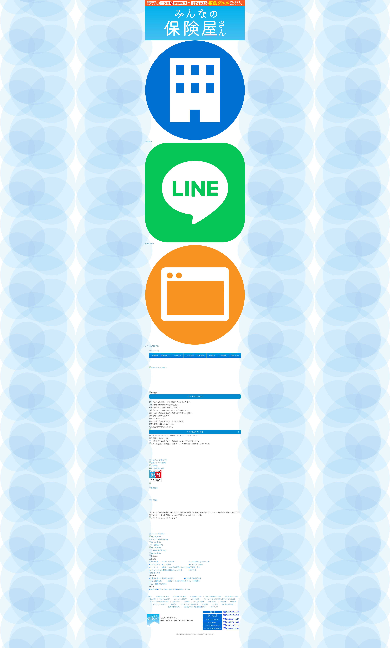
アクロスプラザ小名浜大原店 (159, 601)
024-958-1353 (232, 615)
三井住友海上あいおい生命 (199, 562)
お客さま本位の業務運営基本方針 (194, 607)
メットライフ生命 (196, 564)
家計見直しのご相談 (231, 596)
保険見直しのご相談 (162, 596)
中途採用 (233, 601)
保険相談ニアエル (183, 589)
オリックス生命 (156, 570)
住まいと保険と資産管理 (167, 589)
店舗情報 (155, 355)
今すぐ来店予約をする (195, 396)
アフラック (154, 567)
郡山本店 (152, 599)
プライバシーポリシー (160, 604)
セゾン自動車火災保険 (158, 584)
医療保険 (205, 604)
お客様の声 (177, 355)
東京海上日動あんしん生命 (172, 570)
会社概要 (212, 355)
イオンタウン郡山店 (180, 599)
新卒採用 (223, 601)
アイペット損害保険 (192, 581)
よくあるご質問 (189, 355)
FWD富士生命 (195, 567)
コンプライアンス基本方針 (189, 604)
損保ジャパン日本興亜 (176, 581)
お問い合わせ (235, 355)
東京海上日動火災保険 (193, 578)
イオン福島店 (195, 599)
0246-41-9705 (232, 628)
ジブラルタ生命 (168, 562)
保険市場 (153, 589)
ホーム (150, 596)
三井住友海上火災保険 (158, 578)
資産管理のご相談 (195, 596)
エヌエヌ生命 (155, 564)
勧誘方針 (174, 604)
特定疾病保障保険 (227, 604)
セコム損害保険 (156, 581)
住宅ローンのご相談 (179, 596)
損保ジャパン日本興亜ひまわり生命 (176, 567)
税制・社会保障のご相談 (213, 596)
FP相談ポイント (166, 355)
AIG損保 (171, 578)
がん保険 (215, 604)
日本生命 (193, 570)
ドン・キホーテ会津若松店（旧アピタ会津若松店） (219, 599)
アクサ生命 (154, 562)
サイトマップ (213, 607)
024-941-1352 (232, 619)
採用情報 (223, 355)
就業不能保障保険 (174, 607)
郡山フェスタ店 (165, 599)
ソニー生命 (167, 564)
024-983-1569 (232, 612)
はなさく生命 (155, 573)
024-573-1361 (232, 622)
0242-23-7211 (232, 625)
